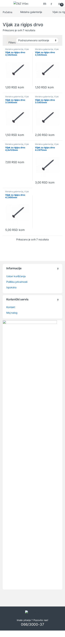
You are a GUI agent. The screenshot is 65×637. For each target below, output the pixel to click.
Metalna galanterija (31, 11)
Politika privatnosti (16, 281)
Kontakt (10, 307)
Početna (7, 11)
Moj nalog (12, 312)
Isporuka (11, 287)
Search (45, 3)
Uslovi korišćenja (16, 276)
